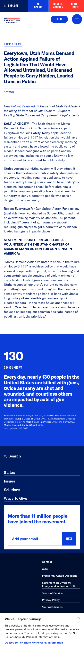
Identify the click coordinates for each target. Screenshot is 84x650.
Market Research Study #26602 (20, 424)
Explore (13, 6)
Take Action (38, 6)
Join (59, 19)
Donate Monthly (58, 6)
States (9, 472)
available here (15, 213)
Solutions (12, 489)
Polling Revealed (23, 106)
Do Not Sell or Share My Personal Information (34, 642)
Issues (9, 481)
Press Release (13, 44)
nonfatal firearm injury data (37, 421)
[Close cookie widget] (79, 618)
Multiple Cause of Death (27, 418)
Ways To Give (15, 498)
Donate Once (75, 6)
